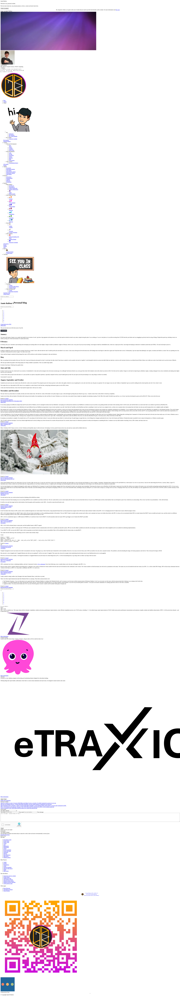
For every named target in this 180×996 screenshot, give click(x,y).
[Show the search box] (1, 299)
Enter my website (4, 8)
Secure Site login (7, 851)
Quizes (4, 165)
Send (2, 828)
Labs (4, 247)
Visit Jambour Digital (8, 879)
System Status (6, 877)
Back (2, 799)
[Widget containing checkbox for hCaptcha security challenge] (11, 824)
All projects (6, 243)
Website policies (7, 141)
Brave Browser (6, 888)
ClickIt (4, 862)
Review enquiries (7, 849)
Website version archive (8, 881)
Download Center (7, 839)
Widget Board (6, 294)
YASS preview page (7, 883)
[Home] (14, 98)
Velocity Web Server (8, 868)
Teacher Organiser (7, 867)
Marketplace (6, 846)
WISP (4, 869)
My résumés (6, 140)
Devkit (4, 245)
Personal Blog (6, 834)
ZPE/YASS (6, 871)
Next (5, 799)
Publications (6, 847)
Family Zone (6, 842)
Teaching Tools (6, 292)
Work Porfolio (6, 890)
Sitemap (5, 853)
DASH (5, 863)
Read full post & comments (7, 399)
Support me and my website (9, 876)
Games (4, 843)
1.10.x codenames (41, 564)
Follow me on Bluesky (6, 800)
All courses (5, 164)
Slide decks (5, 856)
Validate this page (7, 878)
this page (118, 9)
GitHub (5, 246)
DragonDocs (6, 864)
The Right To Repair (8, 889)
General (6, 398)
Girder (4, 866)
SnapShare (5, 852)
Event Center (6, 841)
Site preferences (6, 855)
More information (4, 636)
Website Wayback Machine (9, 882)
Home (2, 834)
